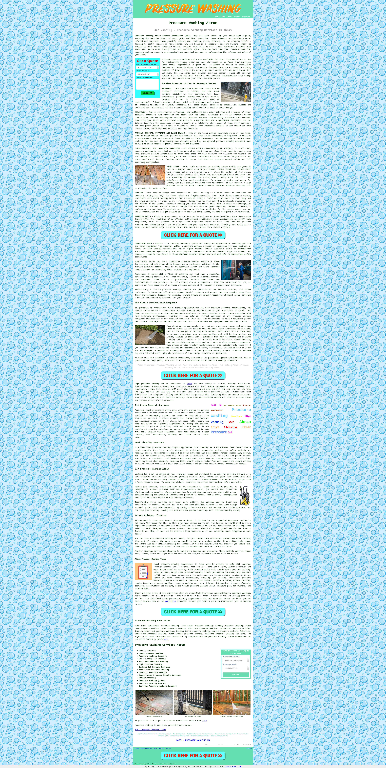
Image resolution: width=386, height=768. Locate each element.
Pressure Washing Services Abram (160, 645)
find (143, 626)
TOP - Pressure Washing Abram (150, 730)
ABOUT (229, 17)
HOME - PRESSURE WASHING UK (193, 740)
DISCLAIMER (246, 17)
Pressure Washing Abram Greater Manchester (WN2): (163, 36)
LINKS (223, 17)
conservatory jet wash (190, 575)
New (155, 748)
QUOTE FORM (170, 601)
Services (168, 748)
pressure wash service (175, 581)
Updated (161, 748)
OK (240, 767)
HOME (216, 17)
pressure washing (229, 44)
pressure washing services (189, 583)
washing (139, 141)
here (166, 639)
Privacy (249, 748)
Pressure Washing (146, 748)
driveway (199, 94)
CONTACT (237, 17)
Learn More (230, 767)
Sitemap (136, 748)
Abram (189, 384)
